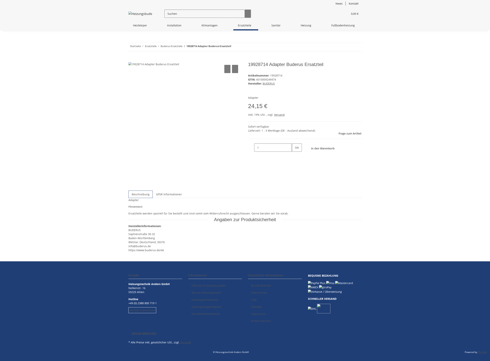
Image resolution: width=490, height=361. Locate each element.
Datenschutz (259, 292)
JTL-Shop (482, 352)
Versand (279, 115)
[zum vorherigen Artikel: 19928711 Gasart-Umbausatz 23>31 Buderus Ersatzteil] (241, 47)
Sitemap (256, 307)
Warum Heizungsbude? (206, 292)
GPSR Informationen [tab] (169, 194)
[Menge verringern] (251, 147)
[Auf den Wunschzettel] (235, 69)
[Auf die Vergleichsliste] (227, 69)
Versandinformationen (205, 314)
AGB (253, 300)
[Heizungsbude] (140, 13)
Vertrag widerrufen (143, 333)
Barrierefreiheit (261, 285)
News (339, 3)
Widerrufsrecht (261, 321)
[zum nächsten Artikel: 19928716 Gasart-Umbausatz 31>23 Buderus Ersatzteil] (234, 47)
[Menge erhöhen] (295, 156)
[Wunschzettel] (344, 13)
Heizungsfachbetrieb (204, 300)
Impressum (258, 314)
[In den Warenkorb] (131, 60)
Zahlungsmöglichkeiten (206, 307)
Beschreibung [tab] (140, 194)
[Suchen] (248, 14)
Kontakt (354, 3)
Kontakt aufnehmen (142, 310)
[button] (338, 13)
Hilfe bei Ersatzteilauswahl (208, 285)
